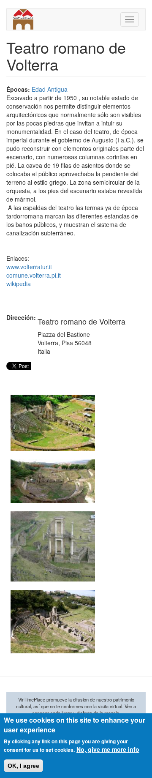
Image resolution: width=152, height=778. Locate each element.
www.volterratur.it (29, 266)
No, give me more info (107, 749)
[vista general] (52, 422)
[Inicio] (23, 19)
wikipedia (18, 283)
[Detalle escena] (52, 546)
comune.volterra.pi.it (33, 275)
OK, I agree (23, 765)
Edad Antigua (50, 89)
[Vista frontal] (52, 481)
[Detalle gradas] (52, 622)
